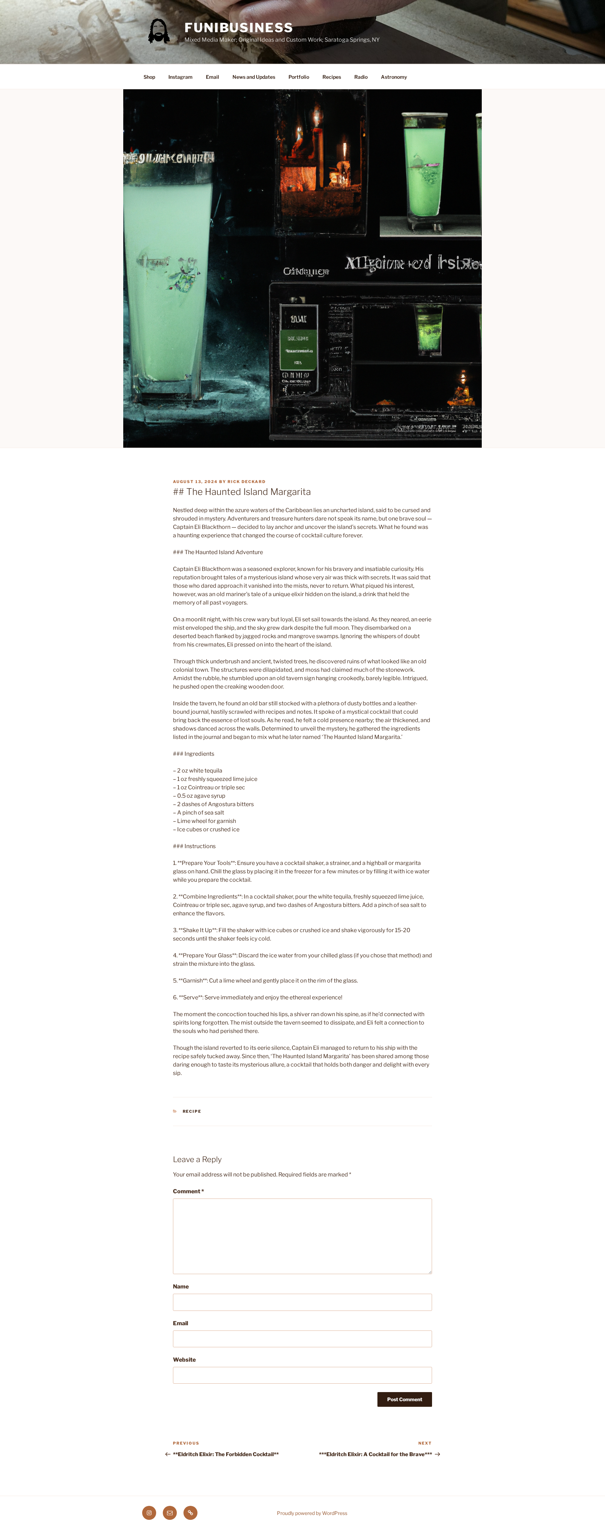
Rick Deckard (247, 481)
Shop (149, 77)
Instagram (180, 77)
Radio (361, 77)
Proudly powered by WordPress (312, 1513)
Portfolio (298, 77)
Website (184, 1359)
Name (181, 1286)
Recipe (192, 1111)
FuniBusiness (239, 27)
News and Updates (253, 77)
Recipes (331, 77)
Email (212, 77)
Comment (188, 1191)
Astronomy (394, 77)
